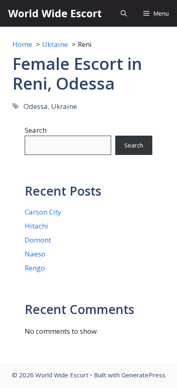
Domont (38, 240)
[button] (123, 13)
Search (36, 130)
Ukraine (64, 106)
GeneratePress (143, 375)
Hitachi (36, 226)
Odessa (35, 106)
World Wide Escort (55, 13)
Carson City (43, 212)
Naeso (35, 254)
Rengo (35, 268)
